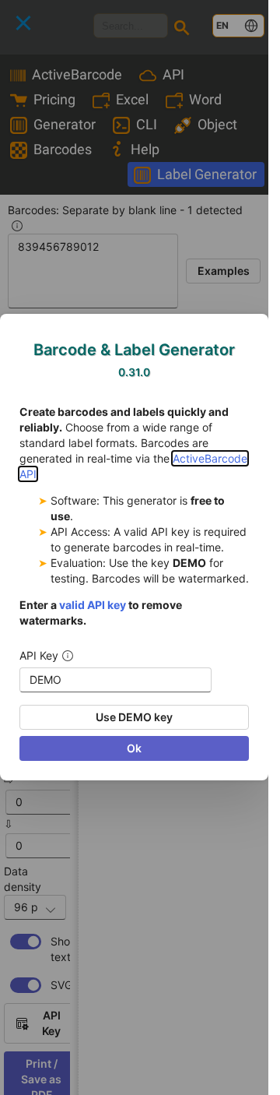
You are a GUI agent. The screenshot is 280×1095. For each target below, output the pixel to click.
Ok (134, 748)
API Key (38, 656)
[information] (67, 656)
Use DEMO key (134, 717)
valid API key (92, 605)
